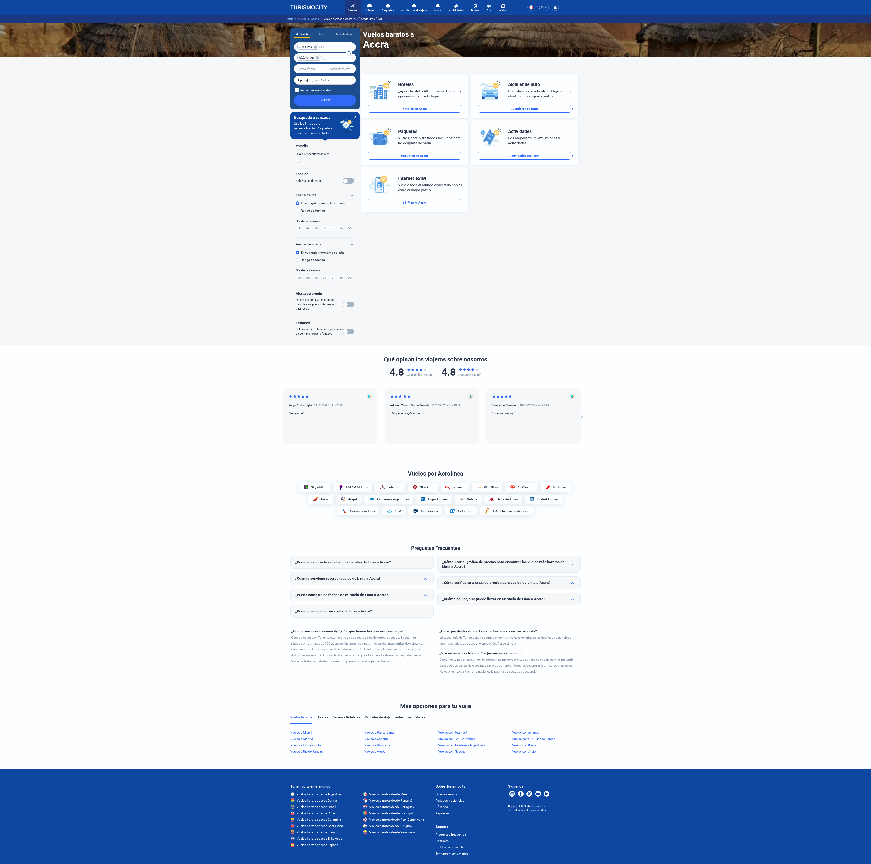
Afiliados (442, 807)
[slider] (297, 159)
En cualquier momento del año (323, 203)
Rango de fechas (313, 210)
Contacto (442, 841)
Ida (321, 34)
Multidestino (344, 34)
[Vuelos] (308, 7)
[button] (555, 7)
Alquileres (442, 813)
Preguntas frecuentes (451, 834)
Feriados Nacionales (450, 800)
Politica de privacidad (450, 847)
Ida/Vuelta (302, 34)
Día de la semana (308, 221)
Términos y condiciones (452, 853)
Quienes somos (446, 794)
